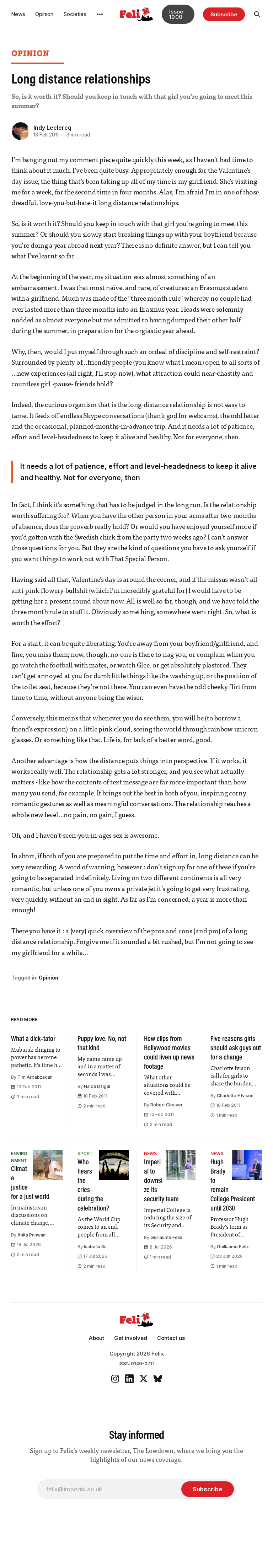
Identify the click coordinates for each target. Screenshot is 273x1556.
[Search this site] (257, 14)
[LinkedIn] (129, 1378)
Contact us (171, 1338)
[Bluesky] (158, 1378)
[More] (100, 14)
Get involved (130, 1338)
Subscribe (223, 14)
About (96, 1338)
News (18, 14)
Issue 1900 (176, 14)
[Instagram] (115, 1378)
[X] (143, 1378)
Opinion (44, 14)
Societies (74, 14)
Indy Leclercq (52, 127)
